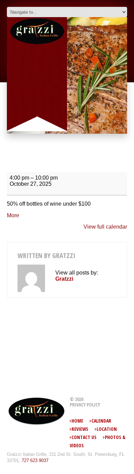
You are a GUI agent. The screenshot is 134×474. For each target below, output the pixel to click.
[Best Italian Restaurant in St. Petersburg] (36, 411)
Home (77, 420)
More (13, 215)
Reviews (79, 429)
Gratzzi (63, 255)
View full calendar (105, 227)
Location (107, 429)
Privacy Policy (85, 405)
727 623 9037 (35, 460)
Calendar (101, 420)
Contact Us (84, 437)
